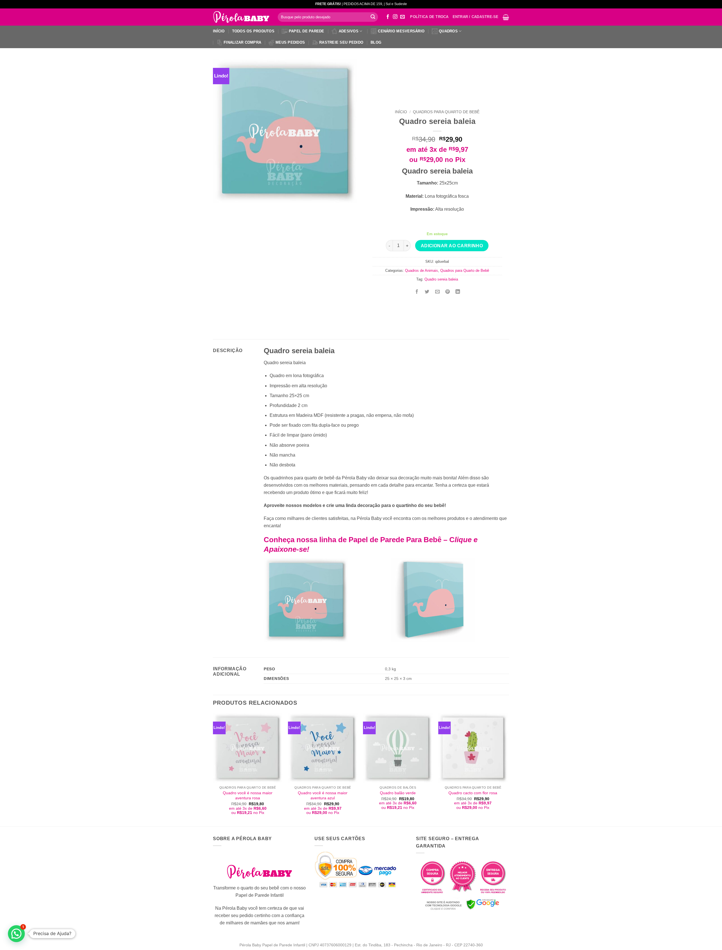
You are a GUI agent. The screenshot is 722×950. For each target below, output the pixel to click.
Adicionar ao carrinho (452, 245)
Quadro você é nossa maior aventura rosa (247, 795)
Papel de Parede (306, 31)
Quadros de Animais (421, 270)
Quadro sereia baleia (441, 279)
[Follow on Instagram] (395, 16)
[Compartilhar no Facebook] (417, 292)
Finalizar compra (242, 42)
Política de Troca (429, 17)
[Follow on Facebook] (388, 16)
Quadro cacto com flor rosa (472, 793)
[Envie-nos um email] (402, 16)
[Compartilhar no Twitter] (427, 292)
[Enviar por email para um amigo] (437, 292)
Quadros (448, 31)
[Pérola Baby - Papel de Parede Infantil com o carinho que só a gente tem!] (241, 17)
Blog (376, 42)
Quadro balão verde (398, 793)
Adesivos (348, 31)
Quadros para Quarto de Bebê (446, 112)
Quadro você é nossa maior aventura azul (322, 795)
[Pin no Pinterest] (447, 292)
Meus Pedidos (290, 42)
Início (219, 31)
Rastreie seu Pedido (341, 42)
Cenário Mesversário (401, 31)
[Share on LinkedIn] (458, 292)
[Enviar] (373, 17)
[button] (506, 17)
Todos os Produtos (253, 31)
